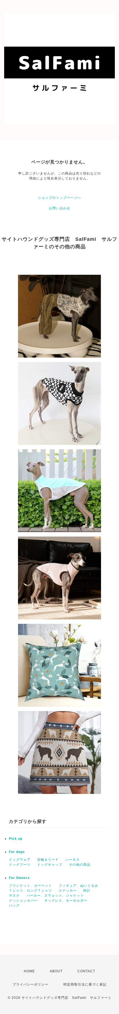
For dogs (17, 852)
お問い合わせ (59, 208)
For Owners (19, 878)
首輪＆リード (48, 860)
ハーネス (72, 860)
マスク (14, 895)
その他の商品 (79, 865)
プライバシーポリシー (30, 984)
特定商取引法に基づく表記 (85, 984)
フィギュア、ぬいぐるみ (78, 886)
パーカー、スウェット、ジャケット (55, 895)
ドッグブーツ (19, 865)
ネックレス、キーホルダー (65, 900)
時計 (86, 890)
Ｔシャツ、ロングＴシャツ (30, 890)
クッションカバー (23, 900)
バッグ (14, 905)
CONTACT (86, 971)
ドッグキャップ (49, 865)
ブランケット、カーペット (30, 886)
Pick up (15, 839)
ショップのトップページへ (59, 198)
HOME (29, 971)
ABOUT (56, 971)
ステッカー (68, 890)
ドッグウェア (19, 860)
